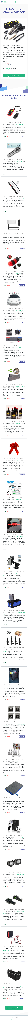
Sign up (18, 2)
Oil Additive (18, 423)
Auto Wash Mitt (19, 800)
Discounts (8, 68)
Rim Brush (18, 273)
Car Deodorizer (19, 837)
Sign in (25, 2)
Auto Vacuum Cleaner (10, 69)
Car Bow (18, 460)
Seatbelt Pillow (19, 386)
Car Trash (18, 687)
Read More (22, 136)
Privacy (21, 1019)
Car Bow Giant (19, 536)
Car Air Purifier (19, 161)
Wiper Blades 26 (20, 198)
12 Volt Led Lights (20, 874)
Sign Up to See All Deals (14, 1008)
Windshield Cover (20, 310)
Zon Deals (12, 1017)
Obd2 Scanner (19, 124)
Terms (16, 1019)
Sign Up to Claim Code (14, 76)
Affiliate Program (9, 1019)
